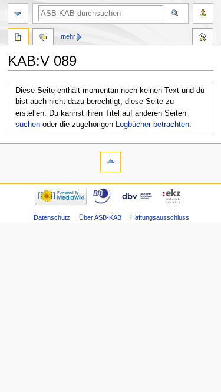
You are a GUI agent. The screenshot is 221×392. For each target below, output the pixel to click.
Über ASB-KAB (100, 217)
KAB (18, 38)
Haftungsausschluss (159, 217)
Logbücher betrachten (152, 124)
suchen (27, 124)
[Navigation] (18, 13)
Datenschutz (52, 217)
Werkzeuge (203, 38)
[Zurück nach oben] (110, 162)
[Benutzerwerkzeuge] (203, 13)
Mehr (68, 36)
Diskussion (43, 38)
